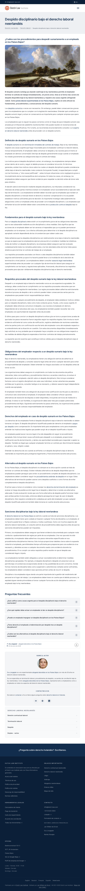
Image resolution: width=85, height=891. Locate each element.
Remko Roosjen (49, 834)
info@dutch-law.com (51, 807)
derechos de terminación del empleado (61, 487)
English (27, 880)
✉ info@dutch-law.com (12, 2)
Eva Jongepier (49, 830)
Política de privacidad (12, 784)
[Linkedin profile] (49, 701)
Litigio (46, 775)
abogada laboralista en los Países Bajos (29, 644)
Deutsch (34, 880)
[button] (42, 602)
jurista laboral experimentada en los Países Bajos (35, 101)
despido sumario (13, 145)
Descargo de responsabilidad (15, 792)
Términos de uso (10, 780)
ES (77, 2)
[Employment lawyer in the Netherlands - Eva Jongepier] (42, 670)
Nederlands (56, 880)
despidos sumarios (15, 108)
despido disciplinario (19, 222)
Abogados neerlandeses (52, 783)
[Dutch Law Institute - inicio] (16, 8)
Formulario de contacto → (52, 818)
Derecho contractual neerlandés (55, 768)
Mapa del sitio (48, 791)
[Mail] (36, 701)
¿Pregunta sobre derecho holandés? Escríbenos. (42, 750)
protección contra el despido (61, 205)
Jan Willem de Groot (51, 827)
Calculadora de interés (12, 807)
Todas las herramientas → (13, 822)
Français (41, 880)
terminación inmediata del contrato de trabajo (42, 145)
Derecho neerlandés (11, 28)
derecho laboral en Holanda (56, 695)
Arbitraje (47, 779)
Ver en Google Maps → (12, 857)
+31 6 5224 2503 (49, 811)
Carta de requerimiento (12, 815)
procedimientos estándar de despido (50, 476)
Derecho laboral (25, 28)
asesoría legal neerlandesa (62, 261)
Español (48, 880)
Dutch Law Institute (22, 885)
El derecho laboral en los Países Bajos (19, 516)
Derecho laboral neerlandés (53, 772)
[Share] (76, 645)
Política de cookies (11, 788)
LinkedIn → (48, 814)
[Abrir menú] (78, 8)
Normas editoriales (11, 796)
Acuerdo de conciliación (13, 819)
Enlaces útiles (48, 787)
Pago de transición (11, 811)
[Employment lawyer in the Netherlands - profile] (42, 701)
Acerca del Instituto (11, 776)
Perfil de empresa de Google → (15, 861)
